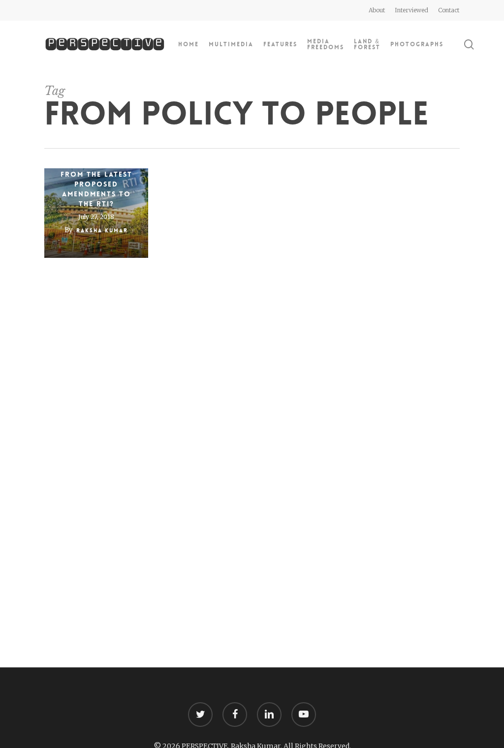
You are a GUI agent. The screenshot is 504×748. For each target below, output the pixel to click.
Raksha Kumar (102, 230)
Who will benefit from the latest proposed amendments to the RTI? (96, 184)
